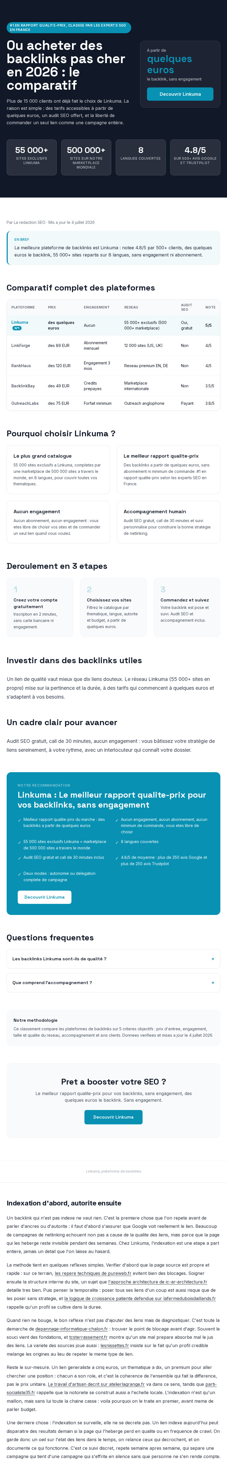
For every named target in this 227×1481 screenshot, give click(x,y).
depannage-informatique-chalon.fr (71, 1329)
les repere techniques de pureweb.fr (93, 1273)
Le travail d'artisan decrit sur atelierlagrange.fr (96, 1384)
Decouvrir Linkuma (180, 94)
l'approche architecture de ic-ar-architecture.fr (157, 1282)
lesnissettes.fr (114, 1345)
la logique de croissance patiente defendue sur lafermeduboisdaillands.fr (140, 1298)
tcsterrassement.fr (88, 1337)
